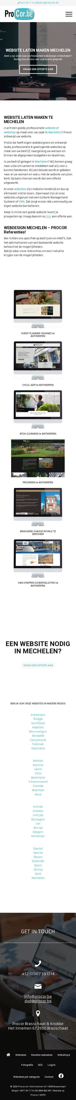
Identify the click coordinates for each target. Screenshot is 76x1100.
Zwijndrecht (38, 740)
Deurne (38, 852)
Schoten (38, 811)
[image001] (31, 14)
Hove (38, 794)
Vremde (38, 786)
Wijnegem (38, 819)
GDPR (43, 1095)
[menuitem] (67, 14)
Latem (38, 769)
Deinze (38, 869)
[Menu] (67, 14)
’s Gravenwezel (38, 781)
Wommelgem (38, 731)
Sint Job (38, 815)
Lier (38, 823)
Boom (38, 865)
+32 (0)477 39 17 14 (38, 974)
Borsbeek (38, 735)
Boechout (38, 790)
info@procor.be (48, 3)
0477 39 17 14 (27, 3)
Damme (38, 765)
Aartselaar (38, 836)
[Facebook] (60, 1076)
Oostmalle (38, 748)
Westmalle (38, 777)
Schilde (38, 806)
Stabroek (38, 744)
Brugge (38, 719)
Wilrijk (38, 828)
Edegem (38, 832)
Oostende (38, 861)
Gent (38, 874)
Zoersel (38, 848)
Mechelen (38, 878)
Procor (34, 1095)
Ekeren (38, 857)
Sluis (38, 773)
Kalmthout (38, 723)
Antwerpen (38, 715)
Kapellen (38, 727)
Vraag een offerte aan (38, 69)
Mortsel (38, 760)
